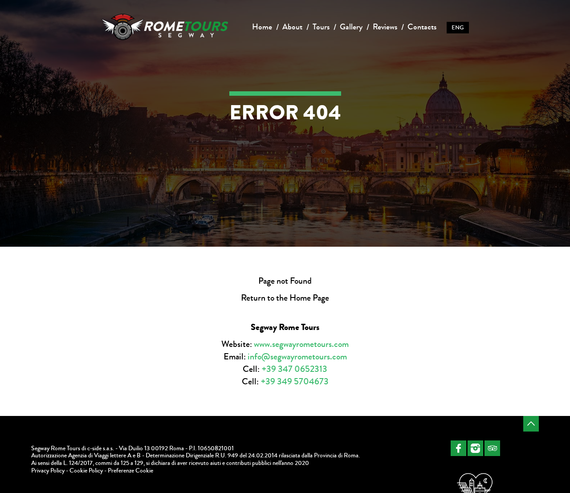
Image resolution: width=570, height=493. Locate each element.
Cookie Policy (86, 470)
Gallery (351, 27)
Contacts (421, 27)
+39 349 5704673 (295, 381)
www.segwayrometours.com (301, 344)
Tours (321, 27)
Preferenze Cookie (130, 470)
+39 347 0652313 (294, 369)
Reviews (385, 27)
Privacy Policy (48, 470)
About (292, 27)
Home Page (309, 297)
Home (262, 27)
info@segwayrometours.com (297, 356)
